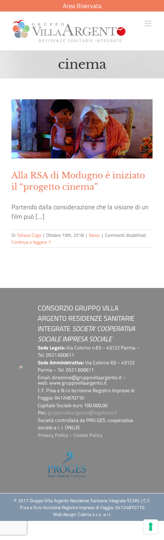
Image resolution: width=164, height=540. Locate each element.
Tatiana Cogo (29, 235)
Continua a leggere (29, 242)
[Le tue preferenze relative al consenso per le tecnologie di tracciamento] (150, 526)
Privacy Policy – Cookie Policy (70, 435)
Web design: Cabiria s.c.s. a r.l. (82, 514)
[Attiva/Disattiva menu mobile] (149, 23)
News (94, 235)
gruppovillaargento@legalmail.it (82, 412)
